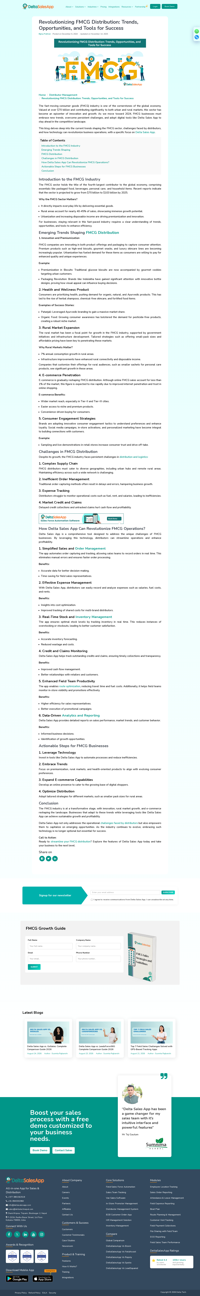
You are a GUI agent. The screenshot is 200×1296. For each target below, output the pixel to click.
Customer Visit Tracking (161, 1220)
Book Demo (170, 6)
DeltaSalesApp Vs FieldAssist (121, 1251)
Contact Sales (63, 1150)
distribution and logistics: (134, 457)
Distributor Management (63, 95)
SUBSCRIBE (168, 892)
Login (155, 6)
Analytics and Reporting (81, 715)
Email (30, 952)
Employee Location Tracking (164, 1186)
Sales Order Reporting (161, 1192)
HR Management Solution (118, 1220)
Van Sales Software (115, 1197)
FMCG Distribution (51, 154)
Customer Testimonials (73, 1234)
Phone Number (83, 952)
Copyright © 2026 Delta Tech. (173, 1292)
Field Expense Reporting (162, 1203)
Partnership (140, 6)
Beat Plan (155, 1209)
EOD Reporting (157, 1236)
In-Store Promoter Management (122, 1203)
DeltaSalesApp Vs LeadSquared (122, 1268)
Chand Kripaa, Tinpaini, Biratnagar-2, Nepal (27, 1213)
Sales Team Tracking (116, 1192)
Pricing (103, 6)
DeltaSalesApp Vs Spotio (118, 1262)
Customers (67, 1229)
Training (65, 1271)
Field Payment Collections (163, 1225)
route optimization (69, 686)
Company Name (83, 940)
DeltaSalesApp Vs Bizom (118, 1246)
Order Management (90, 548)
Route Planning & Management (165, 1214)
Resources (126, 6)
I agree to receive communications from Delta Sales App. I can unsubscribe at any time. (133, 899)
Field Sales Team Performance (165, 1242)
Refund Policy (34, 1293)
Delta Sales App (145, 132)
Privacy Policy (21, 1293)
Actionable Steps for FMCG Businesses (63, 166)
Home (42, 95)
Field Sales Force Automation (120, 1186)
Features (66, 1260)
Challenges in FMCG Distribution (59, 158)
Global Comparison (115, 1240)
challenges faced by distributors (119, 823)
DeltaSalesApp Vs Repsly (119, 1257)
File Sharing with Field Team (164, 1231)
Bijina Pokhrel (45, 34)
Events (65, 1197)
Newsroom (67, 1246)
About (69, 6)
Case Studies (68, 1240)
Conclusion (47, 170)
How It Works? (69, 1266)
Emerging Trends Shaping (55, 149)
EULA (44, 1293)
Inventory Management (94, 617)
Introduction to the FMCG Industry (60, 145)
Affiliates (66, 1209)
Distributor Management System (122, 1209)
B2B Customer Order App (119, 1214)
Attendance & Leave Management (167, 1197)
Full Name (32, 940)
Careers (66, 1192)
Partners (66, 1203)
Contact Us (67, 1214)
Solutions (79, 6)
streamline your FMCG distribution (71, 841)
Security (52, 1293)
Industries (92, 6)
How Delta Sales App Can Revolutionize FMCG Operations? (75, 162)
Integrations (114, 6)
